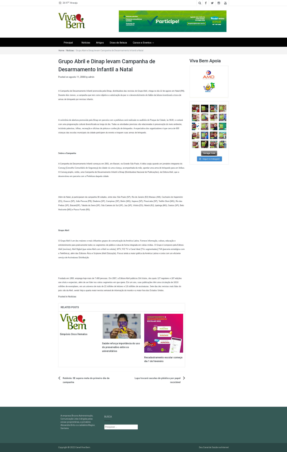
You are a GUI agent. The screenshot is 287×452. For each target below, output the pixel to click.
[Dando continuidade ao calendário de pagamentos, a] (213, 108)
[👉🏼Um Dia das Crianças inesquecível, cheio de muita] (213, 135)
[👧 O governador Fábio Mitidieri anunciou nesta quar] (204, 126)
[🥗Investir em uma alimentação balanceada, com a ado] (195, 135)
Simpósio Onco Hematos (73, 334)
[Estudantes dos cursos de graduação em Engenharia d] (213, 117)
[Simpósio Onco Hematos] (73, 321)
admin (91, 77)
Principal (68, 42)
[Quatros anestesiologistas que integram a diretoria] (222, 117)
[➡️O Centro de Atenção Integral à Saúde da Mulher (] (195, 144)
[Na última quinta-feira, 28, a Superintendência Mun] (204, 108)
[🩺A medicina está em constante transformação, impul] (222, 126)
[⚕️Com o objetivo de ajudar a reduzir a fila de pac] (222, 108)
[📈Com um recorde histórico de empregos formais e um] (204, 117)
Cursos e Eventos (142, 42)
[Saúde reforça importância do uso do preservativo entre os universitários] (121, 326)
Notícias (85, 42)
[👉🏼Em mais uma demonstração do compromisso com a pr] (213, 144)
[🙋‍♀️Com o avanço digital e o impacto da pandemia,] (222, 135)
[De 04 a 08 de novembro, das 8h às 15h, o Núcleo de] (195, 126)
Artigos (100, 42)
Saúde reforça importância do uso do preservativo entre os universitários (121, 347)
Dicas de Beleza (118, 42)
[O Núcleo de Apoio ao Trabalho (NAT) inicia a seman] (195, 117)
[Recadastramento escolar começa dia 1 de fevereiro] (163, 333)
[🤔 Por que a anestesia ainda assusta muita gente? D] (204, 135)
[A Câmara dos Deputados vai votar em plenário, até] (195, 108)
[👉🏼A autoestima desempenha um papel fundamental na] (213, 126)
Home (61, 50)
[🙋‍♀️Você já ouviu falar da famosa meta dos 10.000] (204, 144)
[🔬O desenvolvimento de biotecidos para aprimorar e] (222, 144)
